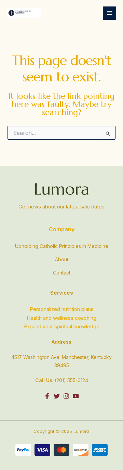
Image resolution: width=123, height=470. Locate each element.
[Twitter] (57, 396)
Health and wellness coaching (61, 318)
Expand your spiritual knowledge (61, 326)
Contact (61, 273)
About (61, 259)
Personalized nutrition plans (62, 309)
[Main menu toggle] (109, 13)
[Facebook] (47, 396)
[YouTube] (76, 396)
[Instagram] (66, 396)
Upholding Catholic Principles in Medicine (61, 246)
